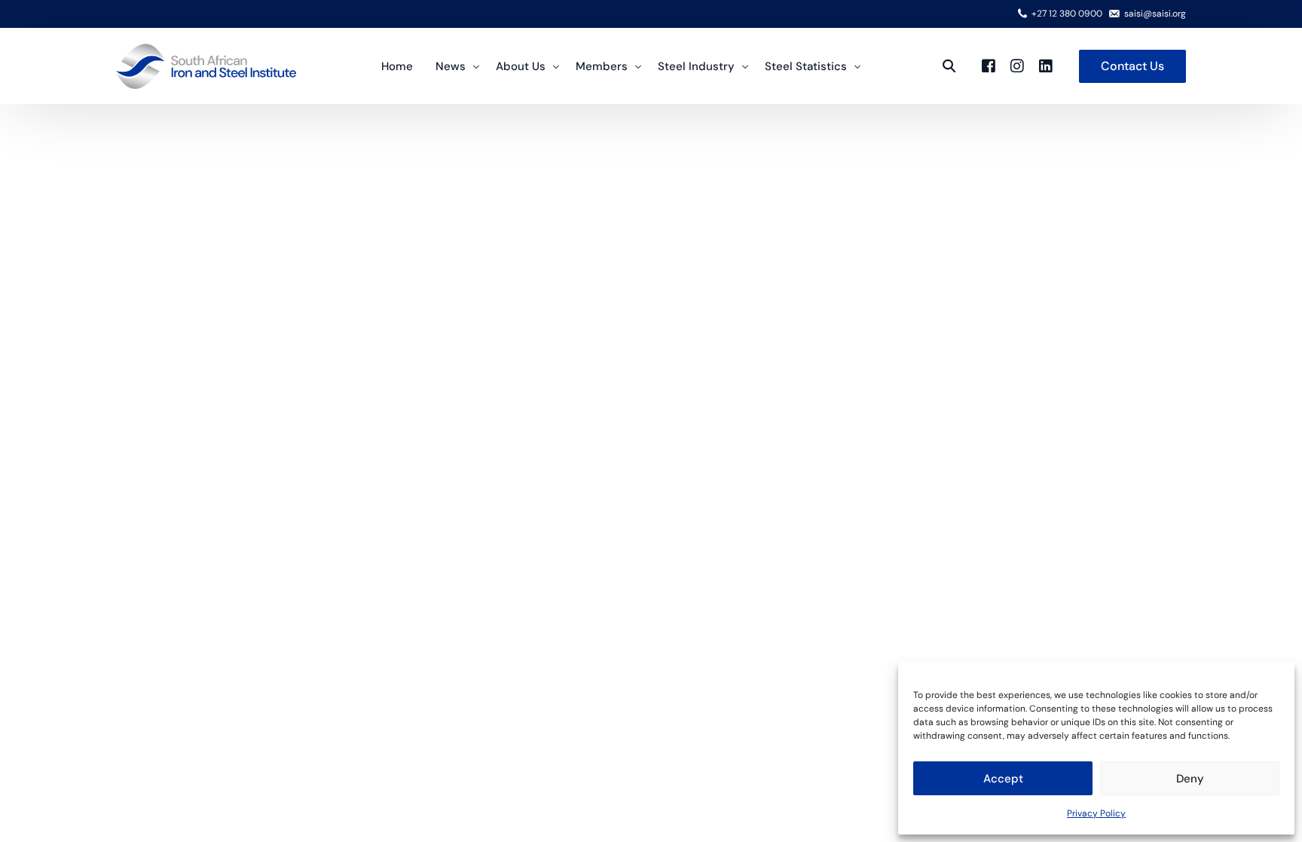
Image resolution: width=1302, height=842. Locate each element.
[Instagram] (1017, 65)
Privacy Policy (1096, 813)
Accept (1003, 778)
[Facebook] (988, 65)
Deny (1190, 778)
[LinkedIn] (1046, 65)
